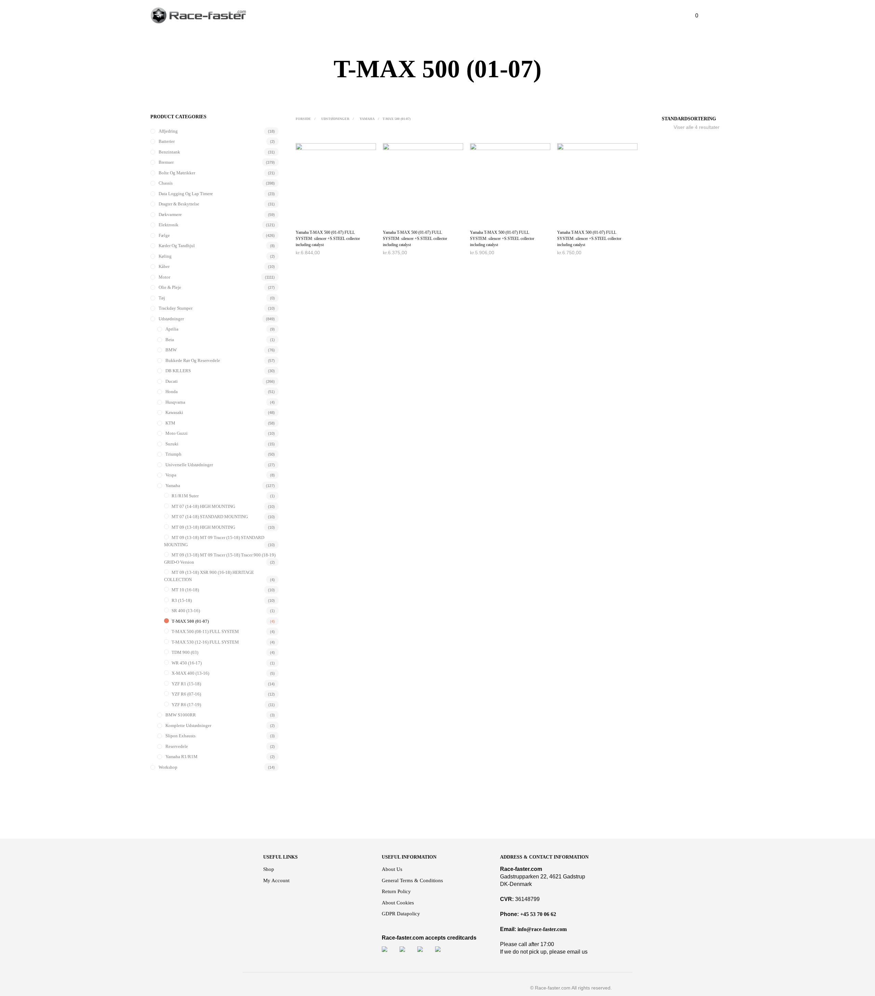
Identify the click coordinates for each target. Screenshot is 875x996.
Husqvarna (175, 402)
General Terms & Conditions (412, 880)
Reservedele (176, 746)
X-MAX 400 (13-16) (190, 673)
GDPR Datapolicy (401, 913)
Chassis (166, 183)
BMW (171, 349)
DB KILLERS (178, 370)
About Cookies (398, 902)
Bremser (166, 162)
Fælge (164, 235)
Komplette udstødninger (188, 725)
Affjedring (168, 131)
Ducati (171, 381)
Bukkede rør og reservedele (192, 360)
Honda (171, 391)
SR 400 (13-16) (186, 610)
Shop (268, 869)
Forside (303, 119)
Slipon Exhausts (180, 735)
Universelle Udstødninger (189, 464)
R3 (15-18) (182, 600)
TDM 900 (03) (185, 652)
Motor (164, 277)
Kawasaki (174, 412)
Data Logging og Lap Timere (186, 193)
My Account (276, 880)
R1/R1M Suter (185, 495)
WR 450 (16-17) (187, 662)
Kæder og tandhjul (177, 245)
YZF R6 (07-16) (186, 694)
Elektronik (168, 224)
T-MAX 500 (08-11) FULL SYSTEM (205, 631)
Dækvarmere (170, 214)
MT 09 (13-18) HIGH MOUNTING (203, 527)
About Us (392, 869)
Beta (169, 339)
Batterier (167, 141)
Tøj (162, 297)
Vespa (170, 474)
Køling (165, 256)
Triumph (173, 454)
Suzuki (171, 443)
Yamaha (172, 485)
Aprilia (171, 329)
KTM (170, 423)
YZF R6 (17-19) (186, 704)
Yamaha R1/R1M (181, 756)
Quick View (339, 216)
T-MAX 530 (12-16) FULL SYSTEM (205, 642)
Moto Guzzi (176, 433)
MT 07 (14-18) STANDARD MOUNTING (210, 516)
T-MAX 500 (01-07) (190, 621)
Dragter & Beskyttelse (179, 203)
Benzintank (169, 151)
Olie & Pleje (170, 287)
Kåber (164, 266)
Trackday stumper (175, 308)
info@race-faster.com (542, 929)
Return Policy (396, 891)
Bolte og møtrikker (177, 172)
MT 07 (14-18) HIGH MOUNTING (203, 506)
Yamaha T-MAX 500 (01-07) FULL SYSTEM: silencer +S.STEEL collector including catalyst (328, 238)
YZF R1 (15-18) (186, 683)
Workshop (168, 767)
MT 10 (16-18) (185, 589)
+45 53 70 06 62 (538, 914)
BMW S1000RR (180, 714)
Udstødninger (171, 318)
